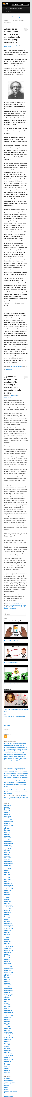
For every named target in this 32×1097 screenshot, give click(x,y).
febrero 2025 (7, 838)
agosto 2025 (7, 827)
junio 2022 (7, 894)
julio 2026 (6, 807)
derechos (13, 368)
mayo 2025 (7, 832)
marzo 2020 (7, 939)
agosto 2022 (7, 890)
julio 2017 (6, 997)
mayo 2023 (7, 874)
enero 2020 (7, 943)
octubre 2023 (7, 865)
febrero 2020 (7, 941)
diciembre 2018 (8, 967)
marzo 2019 (7, 961)
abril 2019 (6, 959)
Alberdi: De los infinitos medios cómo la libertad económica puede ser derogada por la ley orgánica (12, 35)
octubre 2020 (7, 927)
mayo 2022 (7, 896)
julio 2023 (6, 870)
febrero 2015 (7, 1050)
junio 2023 (7, 872)
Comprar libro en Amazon (16, 8)
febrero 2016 (7, 1028)
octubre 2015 (7, 1036)
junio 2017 (7, 999)
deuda (6, 1095)
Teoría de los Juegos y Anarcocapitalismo (14, 716)
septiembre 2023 (8, 867)
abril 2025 (6, 834)
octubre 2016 (7, 1014)
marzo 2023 (7, 878)
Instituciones (14, 366)
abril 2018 (6, 981)
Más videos (7, 725)
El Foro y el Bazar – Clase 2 (11, 662)
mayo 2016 (7, 1023)
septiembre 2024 (8, 847)
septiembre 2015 (8, 1037)
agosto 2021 (7, 912)
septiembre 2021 (8, 910)
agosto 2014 (7, 1061)
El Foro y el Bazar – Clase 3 (11, 684)
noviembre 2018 (8, 968)
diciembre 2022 (8, 883)
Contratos (6, 1085)
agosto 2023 (7, 869)
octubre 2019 (7, 948)
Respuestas (8, 369)
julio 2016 (6, 1019)
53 (25, 29)
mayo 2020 (7, 936)
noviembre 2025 (8, 821)
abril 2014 (6, 1068)
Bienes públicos (8, 1080)
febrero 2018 (7, 985)
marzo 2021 (7, 921)
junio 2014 (7, 1065)
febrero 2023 (7, 879)
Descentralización (9, 1093)
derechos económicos (15, 605)
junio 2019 (7, 956)
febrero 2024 (7, 858)
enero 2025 (7, 840)
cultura (6, 1087)
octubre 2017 (7, 992)
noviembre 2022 (8, 885)
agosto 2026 (7, 805)
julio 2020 (6, 932)
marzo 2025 (7, 836)
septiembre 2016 (8, 1016)
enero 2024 (7, 859)
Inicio (6, 8)
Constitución (7, 368)
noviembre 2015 (8, 1034)
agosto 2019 (7, 952)
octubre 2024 (7, 845)
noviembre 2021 (8, 907)
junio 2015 (7, 1043)
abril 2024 (6, 854)
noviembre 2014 (8, 1056)
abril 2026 (6, 812)
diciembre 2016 (8, 1010)
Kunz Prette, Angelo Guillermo (12, 773)
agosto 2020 (7, 930)
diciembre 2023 (8, 861)
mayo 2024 (7, 852)
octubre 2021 (7, 909)
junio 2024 (7, 850)
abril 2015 (6, 1046)
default (6, 1089)
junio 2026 (7, 809)
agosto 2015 (7, 1039)
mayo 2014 (7, 1066)
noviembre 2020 (8, 925)
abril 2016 (6, 1025)
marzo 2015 (7, 1048)
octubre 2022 (7, 887)
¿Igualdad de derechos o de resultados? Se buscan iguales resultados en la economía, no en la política (12, 384)
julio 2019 (6, 954)
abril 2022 (6, 898)
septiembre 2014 (8, 1059)
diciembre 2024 (8, 841)
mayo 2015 (7, 1045)
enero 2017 (7, 1008)
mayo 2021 (7, 918)
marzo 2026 (7, 814)
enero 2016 (7, 1030)
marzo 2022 (7, 899)
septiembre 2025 (8, 825)
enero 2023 (7, 881)
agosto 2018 (7, 974)
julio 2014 (6, 1063)
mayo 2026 (7, 810)
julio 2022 (6, 892)
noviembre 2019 (8, 947)
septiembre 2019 (8, 950)
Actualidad (13, 603)
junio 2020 (7, 934)
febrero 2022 (7, 901)
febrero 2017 (7, 1006)
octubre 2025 (7, 823)
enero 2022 (7, 903)
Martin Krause (7, 46)
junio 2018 (7, 977)
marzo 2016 (7, 1026)
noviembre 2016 (8, 1012)
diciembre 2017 (8, 988)
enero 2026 (7, 818)
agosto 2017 (7, 996)
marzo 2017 (7, 1005)
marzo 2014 (7, 1070)
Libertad (19, 366)
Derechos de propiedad (10, 1091)
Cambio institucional (9, 1082)
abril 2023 (6, 876)
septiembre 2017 (8, 994)
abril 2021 (6, 919)
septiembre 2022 (8, 888)
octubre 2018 (7, 970)
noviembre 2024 (8, 843)
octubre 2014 (7, 1057)
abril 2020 (6, 938)
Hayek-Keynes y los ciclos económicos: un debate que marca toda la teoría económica (16, 797)
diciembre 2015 (8, 1032)
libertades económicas (21, 368)
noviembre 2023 (8, 863)
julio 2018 (6, 976)
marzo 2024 (7, 856)
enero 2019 (7, 965)
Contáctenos (8, 11)
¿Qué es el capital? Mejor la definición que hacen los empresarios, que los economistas (15, 759)
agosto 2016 (7, 1017)
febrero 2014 (7, 1072)
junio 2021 (7, 916)
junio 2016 (7, 1021)
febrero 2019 (7, 963)
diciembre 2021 (8, 905)
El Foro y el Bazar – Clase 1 (11, 641)
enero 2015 (7, 1052)
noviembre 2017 (8, 990)
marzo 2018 (7, 983)
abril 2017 (6, 1003)
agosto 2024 (7, 849)
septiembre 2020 (8, 928)
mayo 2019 (7, 957)
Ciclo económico (8, 1084)
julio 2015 (6, 1041)
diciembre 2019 (8, 945)
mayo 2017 (7, 1001)
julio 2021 (6, 914)
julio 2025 (6, 829)
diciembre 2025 (8, 820)
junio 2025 (7, 830)
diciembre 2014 (8, 1054)
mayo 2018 (7, 979)
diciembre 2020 (8, 923)
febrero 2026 (7, 816)
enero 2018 (7, 987)
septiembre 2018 (8, 972)
